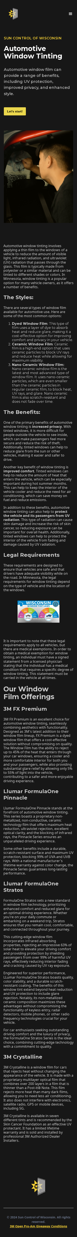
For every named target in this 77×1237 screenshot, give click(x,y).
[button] (70, 13)
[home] (12, 13)
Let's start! (15, 111)
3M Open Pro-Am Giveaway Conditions (38, 1226)
